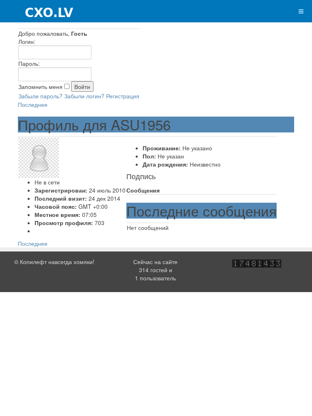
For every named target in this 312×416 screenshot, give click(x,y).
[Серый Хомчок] (37, 11)
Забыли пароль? (40, 96)
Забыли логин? (84, 96)
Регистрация (122, 96)
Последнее (33, 104)
